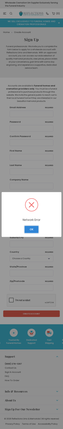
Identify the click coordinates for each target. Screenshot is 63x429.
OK (31, 229)
